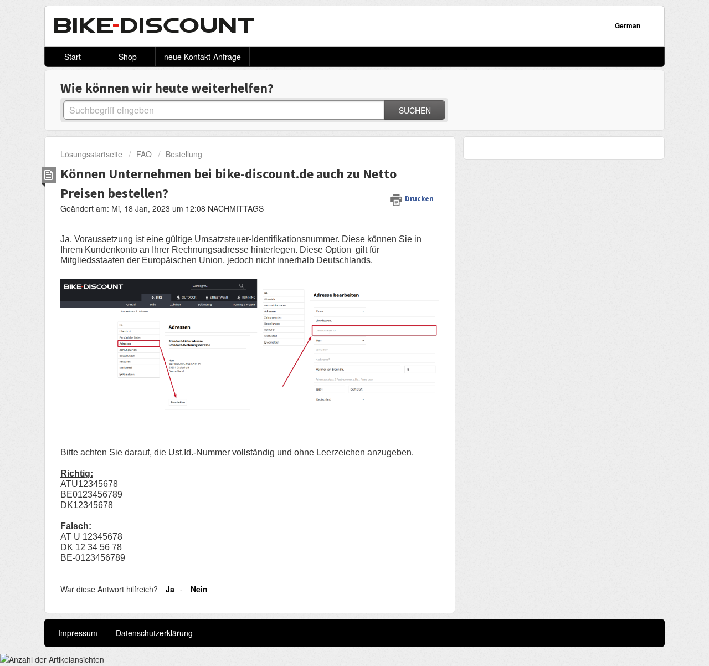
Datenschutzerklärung (154, 632)
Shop (128, 56)
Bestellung (184, 154)
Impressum (77, 632)
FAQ (144, 154)
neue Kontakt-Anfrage (202, 56)
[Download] (334, 188)
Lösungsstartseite (92, 154)
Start (72, 56)
